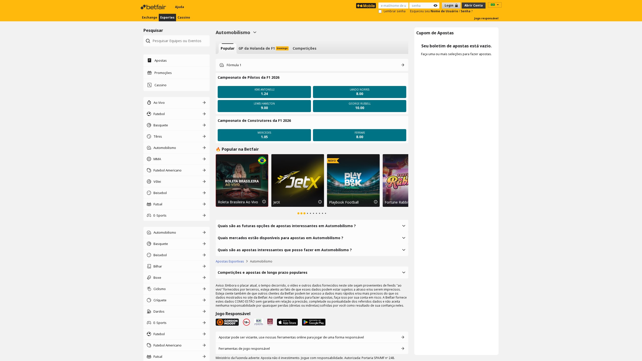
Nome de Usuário (445, 11)
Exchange (149, 17)
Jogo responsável (486, 18)
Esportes (167, 17)
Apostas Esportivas (230, 261)
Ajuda (179, 7)
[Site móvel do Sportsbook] (366, 5)
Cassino (184, 17)
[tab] (227, 48)
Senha (466, 11)
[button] (312, 77)
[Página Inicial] (153, 7)
